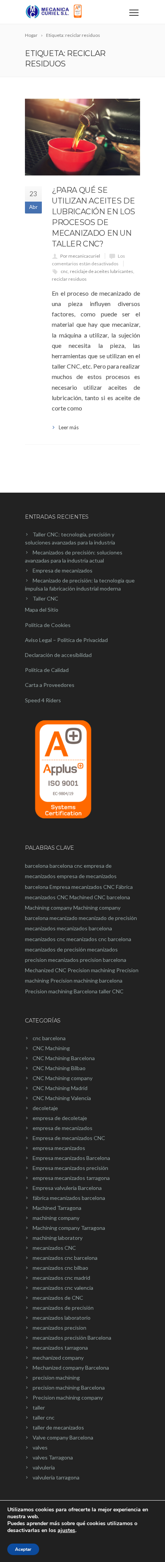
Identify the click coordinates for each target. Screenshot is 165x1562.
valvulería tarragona (56, 1477)
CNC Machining (51, 1048)
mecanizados (40, 928)
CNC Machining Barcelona (64, 1058)
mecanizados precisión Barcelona (72, 1337)
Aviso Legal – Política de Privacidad (66, 640)
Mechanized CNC (45, 970)
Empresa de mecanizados (62, 570)
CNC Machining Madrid (60, 1088)
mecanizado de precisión (108, 918)
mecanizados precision (59, 1327)
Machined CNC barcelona (99, 897)
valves (40, 1447)
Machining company (48, 907)
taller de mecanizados (58, 1427)
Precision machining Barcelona (61, 991)
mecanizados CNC (54, 1247)
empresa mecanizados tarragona (71, 1178)
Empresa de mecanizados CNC (69, 1138)
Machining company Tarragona (69, 1227)
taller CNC (111, 991)
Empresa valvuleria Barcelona (67, 1188)
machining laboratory (57, 1237)
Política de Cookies (48, 625)
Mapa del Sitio (41, 609)
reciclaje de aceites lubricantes (101, 271)
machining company (56, 1218)
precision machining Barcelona (69, 1387)
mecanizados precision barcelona (87, 959)
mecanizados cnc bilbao (60, 1267)
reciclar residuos (69, 279)
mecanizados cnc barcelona (98, 939)
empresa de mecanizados (62, 1128)
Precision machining (91, 970)
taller (39, 1407)
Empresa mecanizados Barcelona (71, 1158)
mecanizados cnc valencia (63, 1287)
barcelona (36, 865)
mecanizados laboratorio (62, 1317)
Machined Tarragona (57, 1208)
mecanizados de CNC (58, 1297)
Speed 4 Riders (43, 700)
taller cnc (43, 1417)
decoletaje (45, 1108)
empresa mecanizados (59, 1148)
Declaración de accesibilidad (58, 655)
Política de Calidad (47, 670)
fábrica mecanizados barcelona (69, 1198)
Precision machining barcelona (86, 980)
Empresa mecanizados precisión (70, 1168)
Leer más (69, 427)
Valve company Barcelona (63, 1437)
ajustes (66, 1530)
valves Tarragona (53, 1457)
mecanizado (64, 918)
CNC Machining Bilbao (59, 1068)
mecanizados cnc (45, 939)
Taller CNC (45, 598)
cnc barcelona (49, 1038)
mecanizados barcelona (84, 928)
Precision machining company (68, 1397)
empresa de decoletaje (60, 1118)
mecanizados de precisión (55, 949)
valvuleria (44, 1467)
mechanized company (58, 1357)
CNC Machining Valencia (62, 1098)
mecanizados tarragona (60, 1347)
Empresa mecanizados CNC (82, 887)
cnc (64, 271)
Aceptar (23, 1549)
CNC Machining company (62, 1078)
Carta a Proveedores (49, 685)
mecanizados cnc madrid (61, 1277)
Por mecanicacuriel (80, 256)
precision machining (56, 1377)
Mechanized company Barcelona (71, 1367)
